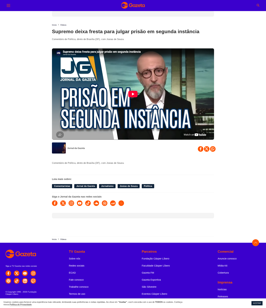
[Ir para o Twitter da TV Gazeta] (16, 273)
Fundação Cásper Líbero (155, 258)
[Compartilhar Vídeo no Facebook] (200, 149)
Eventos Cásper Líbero (154, 294)
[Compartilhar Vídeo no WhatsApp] (213, 149)
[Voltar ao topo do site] (255, 242)
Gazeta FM (148, 272)
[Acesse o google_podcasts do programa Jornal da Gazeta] (121, 203)
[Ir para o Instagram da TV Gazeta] (33, 273)
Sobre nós (74, 258)
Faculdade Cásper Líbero (156, 265)
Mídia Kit (222, 265)
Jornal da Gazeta (76, 148)
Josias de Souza (129, 186)
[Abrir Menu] (8, 5)
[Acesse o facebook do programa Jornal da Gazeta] (54, 203)
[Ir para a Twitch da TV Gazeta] (33, 281)
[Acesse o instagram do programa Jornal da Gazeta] (71, 203)
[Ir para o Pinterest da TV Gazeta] (8, 281)
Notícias (222, 289)
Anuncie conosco (227, 258)
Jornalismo (107, 186)
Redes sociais (76, 265)
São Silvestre (149, 286)
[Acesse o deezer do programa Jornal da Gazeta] (113, 203)
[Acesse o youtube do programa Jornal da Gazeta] (79, 203)
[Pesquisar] (258, 5)
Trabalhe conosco (79, 286)
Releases (223, 296)
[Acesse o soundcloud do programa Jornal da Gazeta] (96, 203)
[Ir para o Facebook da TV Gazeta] (8, 273)
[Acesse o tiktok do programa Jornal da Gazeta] (88, 203)
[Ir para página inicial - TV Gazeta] (133, 5)
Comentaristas (62, 186)
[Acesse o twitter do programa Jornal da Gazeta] (63, 203)
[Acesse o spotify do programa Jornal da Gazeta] (104, 203)
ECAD (72, 272)
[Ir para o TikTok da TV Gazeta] (16, 281)
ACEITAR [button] (257, 303)
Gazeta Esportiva (151, 279)
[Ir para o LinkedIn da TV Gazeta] (25, 281)
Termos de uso (77, 294)
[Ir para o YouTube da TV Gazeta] (25, 273)
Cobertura (223, 272)
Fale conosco (76, 279)
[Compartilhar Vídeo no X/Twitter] (206, 149)
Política (148, 186)
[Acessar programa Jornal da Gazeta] (59, 148)
